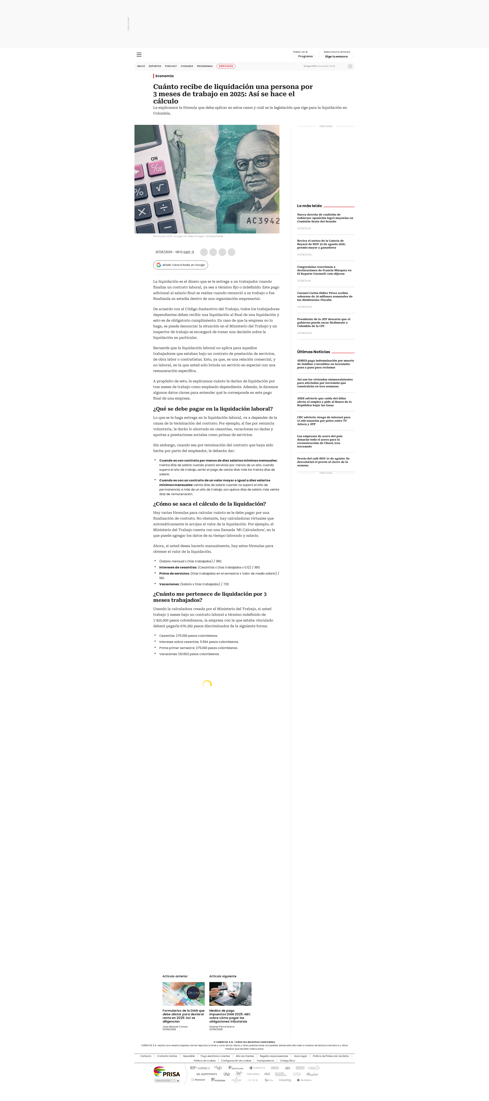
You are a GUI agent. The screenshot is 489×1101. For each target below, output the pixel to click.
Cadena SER (273, 1067)
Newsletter (342, 66)
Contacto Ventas (167, 1056)
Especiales (226, 66)
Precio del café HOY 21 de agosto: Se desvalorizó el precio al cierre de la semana (323, 462)
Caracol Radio (244, 55)
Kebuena (312, 1073)
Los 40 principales (216, 1067)
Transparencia (265, 1060)
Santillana (234, 1067)
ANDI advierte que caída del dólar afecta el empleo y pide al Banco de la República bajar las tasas (324, 402)
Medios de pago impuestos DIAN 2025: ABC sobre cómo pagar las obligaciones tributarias (230, 1016)
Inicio (141, 66)
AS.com (287, 1067)
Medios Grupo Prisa (167, 1080)
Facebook (204, 252)
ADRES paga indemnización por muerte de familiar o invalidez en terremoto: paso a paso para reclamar (325, 364)
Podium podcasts (235, 1079)
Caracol (313, 1067)
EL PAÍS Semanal (280, 1073)
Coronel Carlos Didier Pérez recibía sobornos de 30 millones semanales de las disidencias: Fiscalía (325, 296)
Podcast (171, 66)
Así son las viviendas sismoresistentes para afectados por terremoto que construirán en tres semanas (325, 383)
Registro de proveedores (274, 1056)
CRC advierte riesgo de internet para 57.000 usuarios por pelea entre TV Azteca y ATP (324, 421)
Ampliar (272, 132)
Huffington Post (205, 1073)
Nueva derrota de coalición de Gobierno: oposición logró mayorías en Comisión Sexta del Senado (325, 218)
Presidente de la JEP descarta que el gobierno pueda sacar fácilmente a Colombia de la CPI (323, 323)
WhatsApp (231, 252)
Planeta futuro (296, 1073)
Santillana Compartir (255, 1067)
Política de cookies (205, 1060)
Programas (205, 66)
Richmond (198, 1079)
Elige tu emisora (336, 56)
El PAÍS (199, 1067)
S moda (268, 1079)
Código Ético (287, 1060)
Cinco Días (252, 1073)
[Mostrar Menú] (139, 54)
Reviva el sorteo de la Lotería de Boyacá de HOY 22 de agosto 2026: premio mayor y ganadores (321, 244)
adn (299, 1067)
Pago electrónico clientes (215, 1056)
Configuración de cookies (236, 1060)
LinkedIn (222, 252)
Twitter (213, 252)
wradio (237, 1073)
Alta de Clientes (245, 1056)
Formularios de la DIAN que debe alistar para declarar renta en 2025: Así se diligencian (184, 1016)
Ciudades (187, 66)
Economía (164, 76)
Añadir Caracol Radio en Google (184, 265)
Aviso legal (300, 1056)
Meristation (303, 1079)
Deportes (155, 66)
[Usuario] (350, 66)
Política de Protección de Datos (331, 1056)
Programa (305, 56)
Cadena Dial (266, 1073)
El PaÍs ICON (251, 1079)
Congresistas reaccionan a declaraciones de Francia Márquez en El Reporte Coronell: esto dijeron (324, 270)
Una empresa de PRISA (167, 1071)
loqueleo (285, 1079)
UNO (225, 1073)
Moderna (217, 1079)
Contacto (145, 1056)
